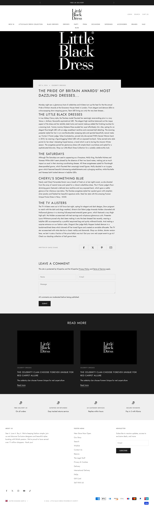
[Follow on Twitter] (12, 491)
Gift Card (77, 478)
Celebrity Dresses (59, 85)
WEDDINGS (109, 24)
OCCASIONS (95, 24)
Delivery (77, 466)
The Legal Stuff (79, 458)
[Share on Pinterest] (101, 247)
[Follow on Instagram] (18, 491)
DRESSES (66, 24)
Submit (44, 303)
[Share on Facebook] (83, 247)
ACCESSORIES (122, 24)
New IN (11, 24)
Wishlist (77, 445)
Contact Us (78, 449)
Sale (143, 24)
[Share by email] (110, 247)
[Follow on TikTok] (30, 491)
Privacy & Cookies (81, 462)
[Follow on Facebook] (6, 491)
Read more (21, 385)
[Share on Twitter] (92, 247)
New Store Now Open (82, 433)
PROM (85, 24)
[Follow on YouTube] (24, 491)
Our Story (77, 437)
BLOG (77, 28)
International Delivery (82, 470)
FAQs (76, 474)
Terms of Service (99, 269)
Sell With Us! (79, 482)
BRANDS (134, 24)
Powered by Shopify (71, 501)
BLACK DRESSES (53, 24)
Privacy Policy (84, 269)
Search (76, 441)
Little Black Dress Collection (31, 24)
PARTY (76, 24)
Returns (76, 454)
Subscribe (123, 450)
